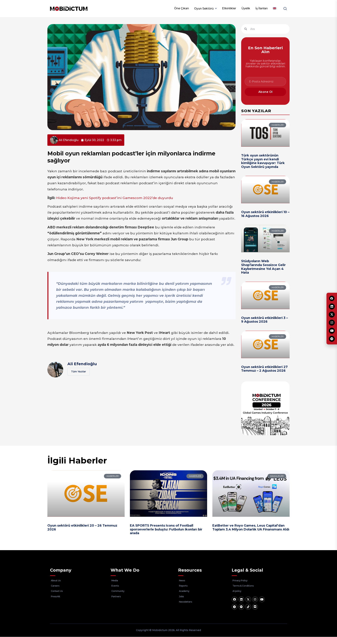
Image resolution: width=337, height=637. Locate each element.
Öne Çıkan (181, 8)
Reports (183, 585)
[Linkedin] (241, 599)
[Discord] (255, 607)
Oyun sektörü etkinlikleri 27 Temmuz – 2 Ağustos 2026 (264, 369)
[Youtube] (262, 599)
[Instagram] (255, 599)
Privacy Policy (240, 580)
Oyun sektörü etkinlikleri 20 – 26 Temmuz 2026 (82, 527)
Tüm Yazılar (78, 371)
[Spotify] (241, 607)
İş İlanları (261, 8)
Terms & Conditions (243, 585)
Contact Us (57, 591)
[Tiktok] (248, 607)
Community (117, 591)
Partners (116, 596)
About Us (56, 580)
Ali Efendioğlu (82, 363)
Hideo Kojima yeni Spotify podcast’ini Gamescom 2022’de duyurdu (114, 198)
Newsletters (185, 601)
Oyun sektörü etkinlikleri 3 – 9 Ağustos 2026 (264, 320)
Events (115, 585)
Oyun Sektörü (204, 8)
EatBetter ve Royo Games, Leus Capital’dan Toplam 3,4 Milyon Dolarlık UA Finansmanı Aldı (250, 527)
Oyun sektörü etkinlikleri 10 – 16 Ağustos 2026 (265, 214)
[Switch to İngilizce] (274, 8)
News (182, 580)
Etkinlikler (229, 8)
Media (114, 580)
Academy (184, 591)
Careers (55, 585)
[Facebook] (234, 599)
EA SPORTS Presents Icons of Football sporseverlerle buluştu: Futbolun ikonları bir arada (166, 529)
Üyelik (245, 8)
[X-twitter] (248, 599)
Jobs (181, 596)
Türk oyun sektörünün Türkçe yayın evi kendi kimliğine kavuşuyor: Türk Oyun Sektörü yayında (263, 161)
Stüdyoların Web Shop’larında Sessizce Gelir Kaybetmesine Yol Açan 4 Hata (263, 266)
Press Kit (55, 596)
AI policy (237, 591)
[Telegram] (234, 607)
